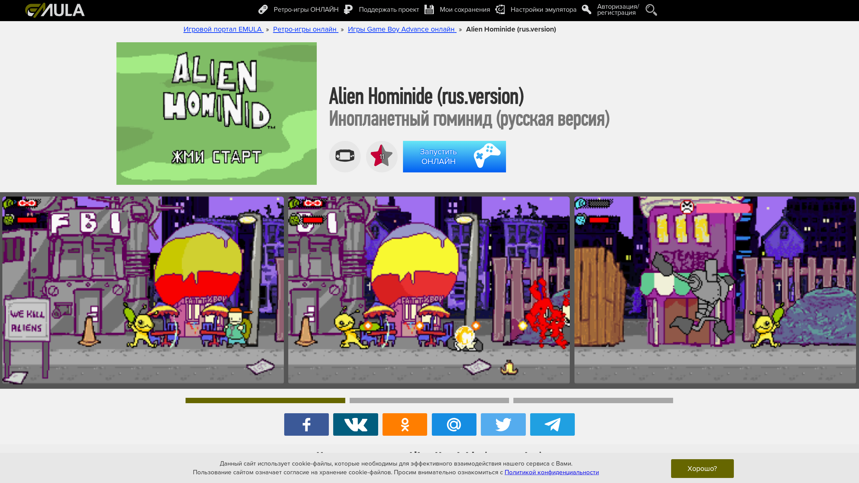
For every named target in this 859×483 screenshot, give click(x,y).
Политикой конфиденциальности (552, 472)
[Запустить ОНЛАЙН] (456, 173)
